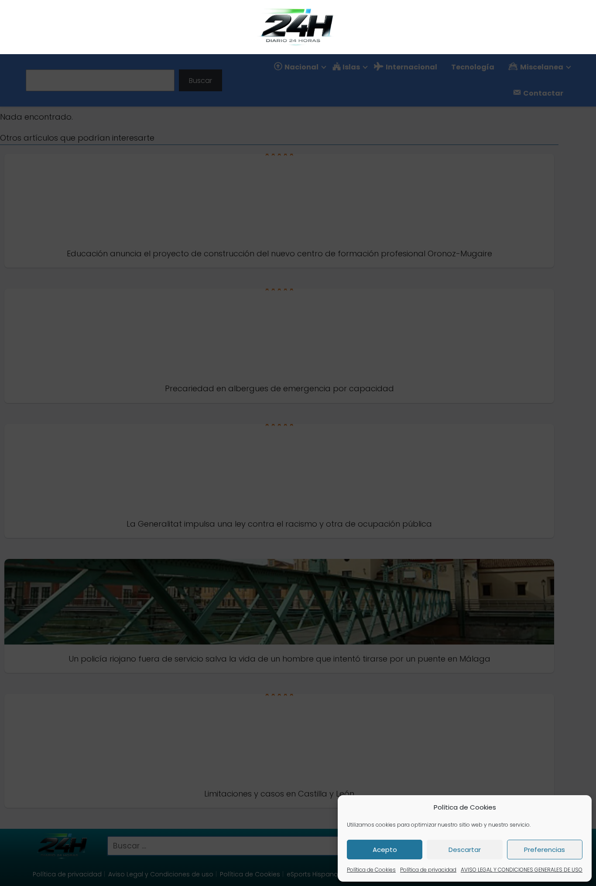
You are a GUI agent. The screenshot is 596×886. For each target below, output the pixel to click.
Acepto (385, 849)
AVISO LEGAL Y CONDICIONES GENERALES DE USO (521, 869)
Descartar (465, 849)
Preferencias (544, 849)
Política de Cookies (371, 869)
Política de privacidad (428, 869)
